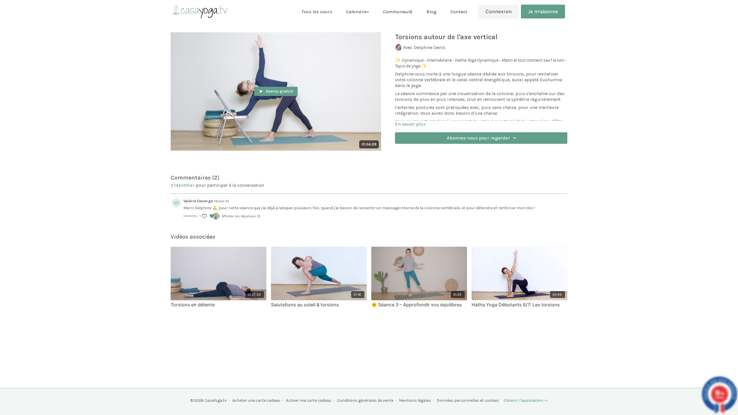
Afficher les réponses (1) (241, 216)
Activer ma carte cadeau (308, 400)
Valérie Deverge (198, 201)
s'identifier (183, 185)
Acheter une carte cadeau (256, 400)
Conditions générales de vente (365, 400)
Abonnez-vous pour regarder (478, 138)
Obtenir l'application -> (526, 400)
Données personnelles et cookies (468, 400)
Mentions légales (415, 400)
